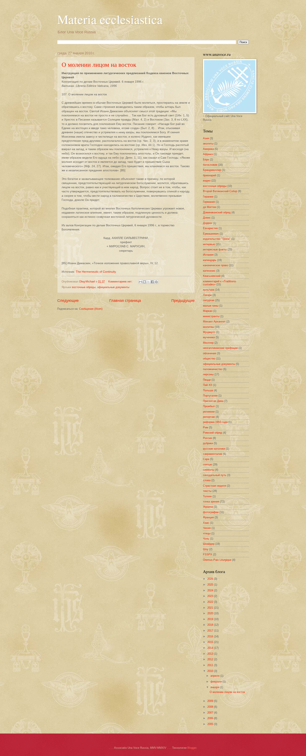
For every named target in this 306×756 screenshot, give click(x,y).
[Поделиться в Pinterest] (156, 282)
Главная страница (125, 300)
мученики (209, 337)
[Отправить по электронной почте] (140, 282)
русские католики (214, 448)
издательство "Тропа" (216, 238)
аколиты (208, 143)
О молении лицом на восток (99, 64)
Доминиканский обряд (217, 212)
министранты (211, 316)
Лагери (207, 295)
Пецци (207, 379)
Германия (209, 201)
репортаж (209, 416)
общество (209, 358)
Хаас (206, 522)
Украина (208, 506)
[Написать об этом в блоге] (144, 282)
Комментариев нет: (120, 281)
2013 (210, 653)
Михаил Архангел (214, 321)
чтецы (206, 533)
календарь (209, 260)
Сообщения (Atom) (90, 308)
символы (208, 469)
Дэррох (207, 223)
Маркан (207, 310)
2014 (210, 647)
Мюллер (208, 342)
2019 (210, 619)
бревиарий (209, 175)
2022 (210, 601)
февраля (216, 681)
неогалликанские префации (220, 347)
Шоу (205, 549)
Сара (206, 459)
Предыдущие (183, 300)
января (215, 687)
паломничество (212, 369)
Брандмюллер (212, 170)
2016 (210, 636)
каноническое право (215, 265)
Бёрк (206, 159)
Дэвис (207, 217)
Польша (208, 390)
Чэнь (206, 538)
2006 (210, 718)
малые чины (210, 305)
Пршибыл (209, 406)
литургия (208, 300)
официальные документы (113, 287)
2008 (210, 706)
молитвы (208, 326)
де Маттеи (209, 207)
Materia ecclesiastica (110, 19)
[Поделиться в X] (148, 282)
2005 (210, 724)
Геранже (208, 196)
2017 (210, 630)
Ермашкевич (211, 233)
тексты (207, 490)
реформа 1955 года (215, 422)
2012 (210, 659)
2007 (210, 712)
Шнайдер (208, 543)
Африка (208, 154)
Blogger (191, 747)
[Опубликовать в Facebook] (152, 282)
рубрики (208, 443)
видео (206, 180)
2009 (210, 701)
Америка (208, 148)
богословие (210, 164)
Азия (206, 138)
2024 (210, 590)
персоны (208, 374)
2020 (210, 613)
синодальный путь (214, 475)
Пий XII (207, 385)
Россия (207, 438)
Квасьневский (211, 275)
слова (206, 480)
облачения (209, 353)
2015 (210, 642)
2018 (210, 624)
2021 (210, 607)
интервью (209, 244)
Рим (205, 427)
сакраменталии (212, 453)
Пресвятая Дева (213, 401)
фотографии (211, 512)
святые (207, 464)
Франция (208, 517)
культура (208, 289)
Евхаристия (210, 228)
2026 (210, 578)
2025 (210, 584)
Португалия (210, 395)
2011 (210, 665)
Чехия (207, 528)
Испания (208, 254)
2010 (210, 671)
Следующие (68, 300)
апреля (215, 675)
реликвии (209, 411)
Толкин (207, 496)
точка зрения (211, 501)
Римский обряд (212, 432)
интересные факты (215, 249)
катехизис (209, 270)
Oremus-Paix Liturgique (217, 559)
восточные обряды (84, 287)
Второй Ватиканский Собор (220, 191)
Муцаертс (209, 332)
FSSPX (207, 554)
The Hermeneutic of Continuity (96, 271)
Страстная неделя (214, 485)
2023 (210, 596)
